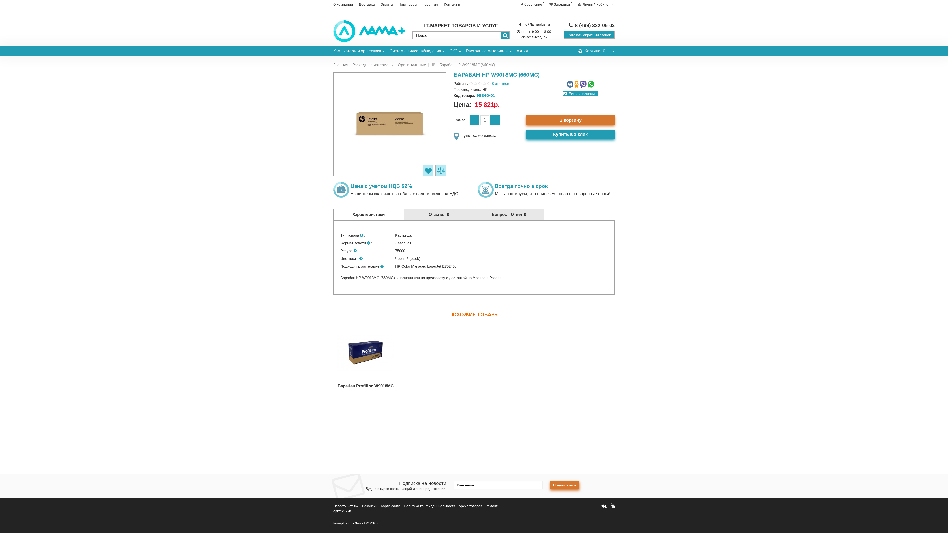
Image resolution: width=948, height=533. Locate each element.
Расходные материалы (487, 51)
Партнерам (408, 4)
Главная (340, 64)
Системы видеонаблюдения (415, 51)
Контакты (452, 4)
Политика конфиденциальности (429, 506)
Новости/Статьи (346, 506)
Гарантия (430, 4)
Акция (522, 51)
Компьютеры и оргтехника (357, 51)
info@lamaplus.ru (536, 24)
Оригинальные (412, 64)
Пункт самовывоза (478, 135)
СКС (454, 51)
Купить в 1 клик (570, 134)
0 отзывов (500, 83)
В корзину (570, 120)
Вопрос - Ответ (509, 214)
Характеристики (368, 214)
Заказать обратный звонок (589, 35)
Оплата (387, 4)
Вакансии (369, 506)
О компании (343, 4)
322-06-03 (595, 25)
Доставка (367, 4)
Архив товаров (470, 506)
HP (432, 64)
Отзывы (439, 214)
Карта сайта (390, 506)
